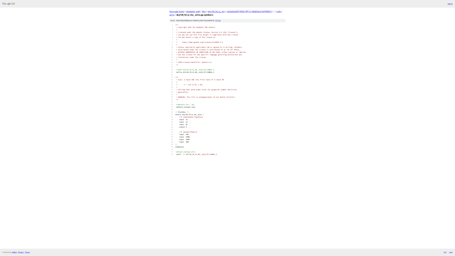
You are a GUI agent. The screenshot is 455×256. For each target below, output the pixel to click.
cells (278, 11)
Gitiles (14, 252)
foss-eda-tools (176, 11)
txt (445, 252)
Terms (27, 252)
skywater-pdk (193, 11)
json (451, 252)
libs (204, 11)
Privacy (20, 252)
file (218, 21)
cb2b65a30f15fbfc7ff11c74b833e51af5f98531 (249, 11)
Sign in (450, 4)
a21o (171, 14)
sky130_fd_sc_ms (216, 11)
